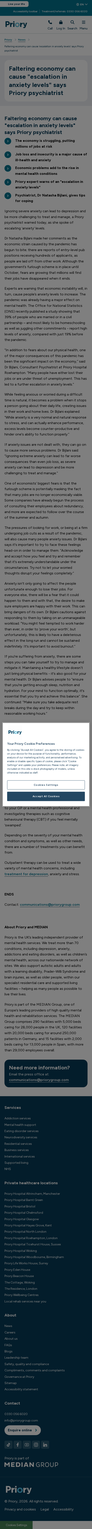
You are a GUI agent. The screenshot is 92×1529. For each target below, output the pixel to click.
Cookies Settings (46, 784)
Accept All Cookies (46, 796)
